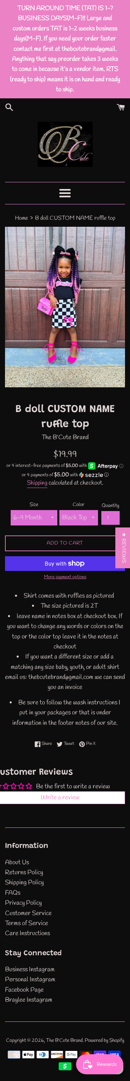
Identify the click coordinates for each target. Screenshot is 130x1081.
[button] (65, 475)
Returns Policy (24, 872)
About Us (17, 862)
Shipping (37, 483)
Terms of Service (26, 923)
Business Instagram (30, 969)
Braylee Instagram (28, 1000)
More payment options (65, 577)
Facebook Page (24, 990)
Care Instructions (27, 933)
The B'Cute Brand (64, 1040)
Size (34, 504)
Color (78, 504)
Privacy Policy (23, 903)
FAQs (12, 893)
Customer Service (28, 913)
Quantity (110, 505)
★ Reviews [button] (123, 547)
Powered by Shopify (104, 1040)
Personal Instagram (30, 979)
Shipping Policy (24, 882)
